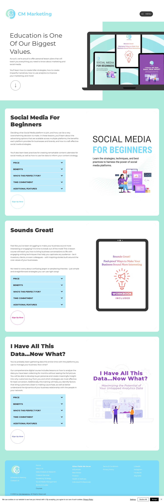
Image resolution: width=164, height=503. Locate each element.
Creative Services (42, 475)
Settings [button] (133, 499)
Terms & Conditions (111, 466)
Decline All (143, 499)
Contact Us (14, 481)
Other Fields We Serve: (81, 466)
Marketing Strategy (43, 478)
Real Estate (76, 473)
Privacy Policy (108, 469)
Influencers (76, 469)
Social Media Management (46, 482)
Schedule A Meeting (18, 477)
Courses (39, 488)
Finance (75, 476)
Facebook (137, 473)
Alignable (137, 476)
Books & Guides (42, 485)
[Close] (161, 499)
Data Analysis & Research (46, 472)
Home (38, 465)
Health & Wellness (79, 479)
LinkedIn (137, 466)
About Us (39, 468)
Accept (154, 499)
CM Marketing (35, 14)
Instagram (138, 469)
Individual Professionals (81, 482)
